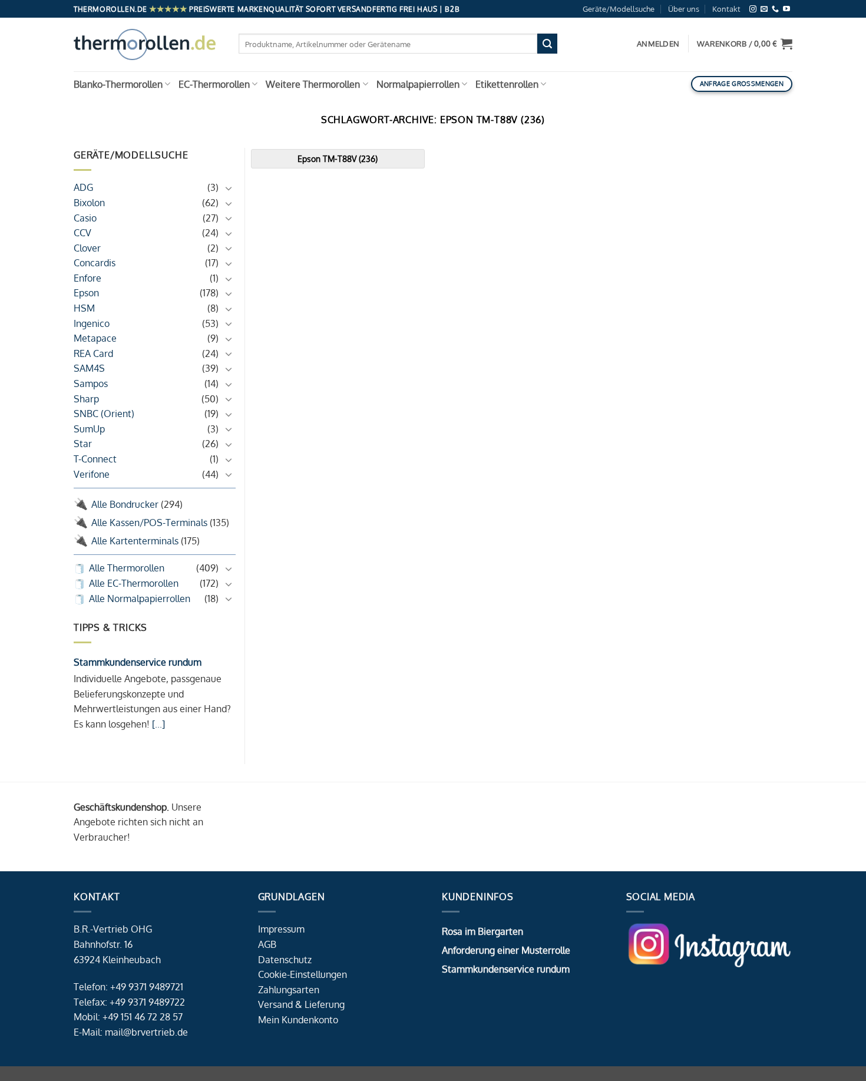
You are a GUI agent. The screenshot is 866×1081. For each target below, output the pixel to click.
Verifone (92, 474)
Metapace (95, 338)
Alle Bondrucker (124, 504)
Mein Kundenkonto (298, 1020)
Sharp (86, 399)
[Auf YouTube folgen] (786, 9)
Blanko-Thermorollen (118, 84)
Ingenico (92, 323)
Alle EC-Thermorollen (134, 583)
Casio (85, 218)
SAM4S (89, 368)
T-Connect (95, 459)
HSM (84, 308)
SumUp (89, 429)
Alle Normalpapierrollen (139, 598)
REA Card (93, 353)
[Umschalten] (229, 188)
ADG (83, 187)
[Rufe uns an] (775, 9)
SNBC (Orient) (104, 413)
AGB (267, 944)
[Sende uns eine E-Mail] (764, 9)
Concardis (94, 263)
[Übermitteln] (547, 44)
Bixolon (89, 203)
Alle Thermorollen (126, 568)
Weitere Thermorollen (313, 84)
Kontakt (726, 9)
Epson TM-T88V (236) (338, 158)
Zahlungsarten (288, 990)
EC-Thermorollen (214, 84)
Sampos (91, 383)
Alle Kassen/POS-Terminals (149, 522)
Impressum (281, 929)
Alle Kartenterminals (135, 541)
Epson (86, 293)
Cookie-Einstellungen (302, 974)
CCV (82, 233)
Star (83, 443)
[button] (744, 44)
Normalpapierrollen (418, 84)
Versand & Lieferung (301, 1004)
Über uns (683, 9)
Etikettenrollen (506, 84)
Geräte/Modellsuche (619, 9)
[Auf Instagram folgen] (752, 9)
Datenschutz (285, 960)
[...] (157, 724)
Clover (87, 248)
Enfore (87, 278)
